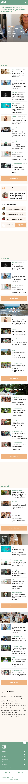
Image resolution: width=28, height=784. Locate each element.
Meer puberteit (14, 528)
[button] (23, 751)
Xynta (16, 779)
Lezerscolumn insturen (8, 762)
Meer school (14, 682)
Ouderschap (5, 759)
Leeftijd (4, 756)
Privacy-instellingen (7, 767)
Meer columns (14, 298)
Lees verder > (17, 195)
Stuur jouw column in (20, 225)
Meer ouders (14, 606)
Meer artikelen (14, 179)
